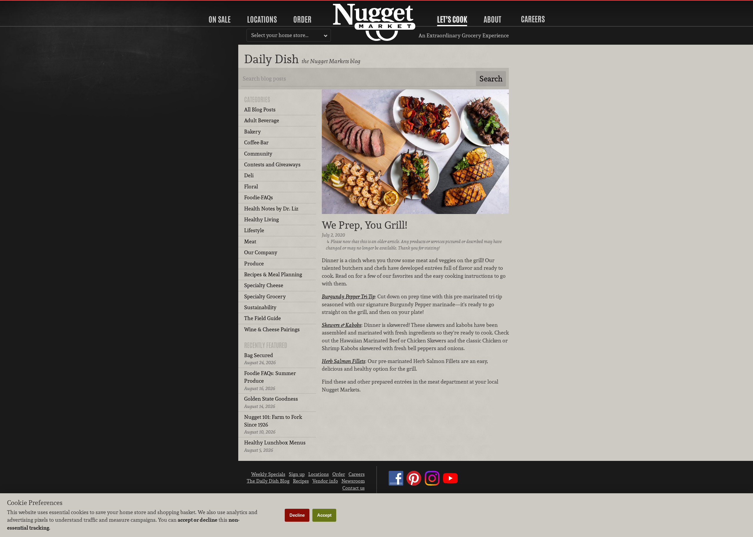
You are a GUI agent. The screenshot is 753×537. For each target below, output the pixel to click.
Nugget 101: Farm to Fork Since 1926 (273, 424)
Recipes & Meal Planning (273, 274)
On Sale (220, 19)
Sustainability (260, 307)
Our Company (260, 252)
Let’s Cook (452, 19)
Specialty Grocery (265, 296)
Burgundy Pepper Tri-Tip (348, 296)
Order (302, 19)
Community (258, 153)
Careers (533, 19)
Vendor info (325, 481)
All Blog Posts (260, 109)
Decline (297, 515)
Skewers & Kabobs (341, 325)
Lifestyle (254, 230)
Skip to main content (27, 4)
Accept (324, 515)
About (492, 19)
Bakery (252, 131)
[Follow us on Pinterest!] (414, 484)
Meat (250, 241)
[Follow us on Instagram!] (432, 484)
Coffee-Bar (256, 142)
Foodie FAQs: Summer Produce (270, 381)
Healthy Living (261, 219)
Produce (254, 263)
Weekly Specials (268, 474)
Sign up (297, 474)
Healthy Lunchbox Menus (275, 446)
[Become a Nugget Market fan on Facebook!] (396, 484)
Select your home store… (280, 35)
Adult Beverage (261, 120)
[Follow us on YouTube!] (450, 484)
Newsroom (353, 481)
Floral (251, 186)
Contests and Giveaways (272, 164)
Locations (262, 19)
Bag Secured (260, 359)
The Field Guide (262, 318)
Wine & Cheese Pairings (272, 329)
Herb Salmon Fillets (343, 361)
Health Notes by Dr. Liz (271, 208)
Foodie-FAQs (258, 197)
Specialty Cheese (263, 285)
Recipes (301, 481)
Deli (249, 175)
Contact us (353, 488)
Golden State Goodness (271, 402)
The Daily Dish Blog (268, 481)
